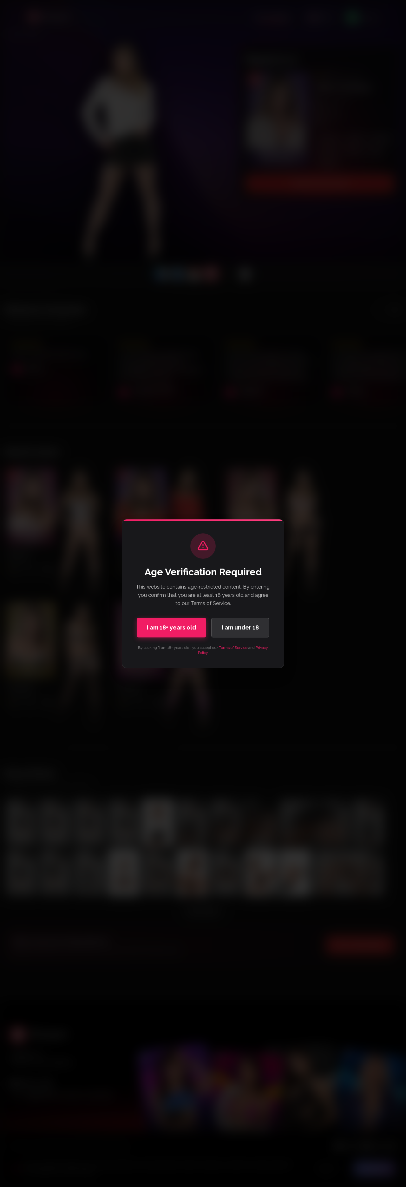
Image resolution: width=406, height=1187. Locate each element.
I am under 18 (240, 627)
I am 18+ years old (171, 627)
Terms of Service (233, 647)
